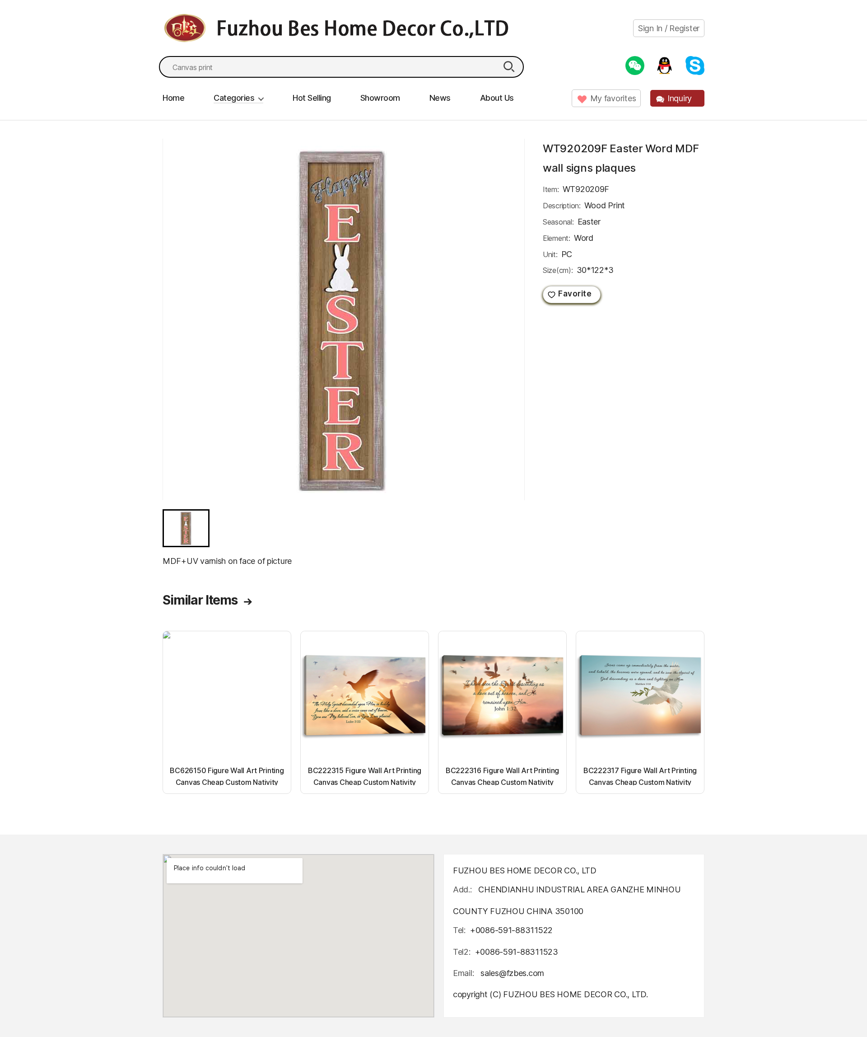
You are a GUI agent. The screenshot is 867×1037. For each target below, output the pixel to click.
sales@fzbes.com (512, 973)
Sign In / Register (668, 28)
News (440, 98)
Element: (556, 238)
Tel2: (462, 952)
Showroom (380, 98)
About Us (497, 98)
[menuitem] (186, 528)
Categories (234, 98)
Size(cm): (558, 270)
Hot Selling (312, 98)
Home (173, 98)
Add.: (462, 889)
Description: (562, 205)
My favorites (613, 98)
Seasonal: (558, 221)
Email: (464, 973)
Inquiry (679, 98)
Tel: (459, 930)
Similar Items (200, 600)
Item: (551, 189)
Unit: (550, 254)
